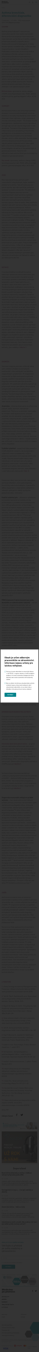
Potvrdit (10, 695)
